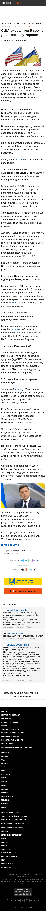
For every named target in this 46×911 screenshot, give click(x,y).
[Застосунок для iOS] (34, 900)
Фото (3, 767)
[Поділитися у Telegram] (26, 560)
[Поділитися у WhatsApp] (29, 560)
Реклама (4, 726)
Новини (4, 756)
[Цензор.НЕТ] (11, 3)
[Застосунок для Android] (30, 900)
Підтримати (6, 719)
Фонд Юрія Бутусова (9, 722)
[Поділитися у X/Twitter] (22, 560)
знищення (5, 849)
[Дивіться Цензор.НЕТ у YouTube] (19, 900)
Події (3, 760)
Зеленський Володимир (11, 835)
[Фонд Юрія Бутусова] (23, 581)
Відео (3, 771)
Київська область (9, 853)
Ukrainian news (7, 744)
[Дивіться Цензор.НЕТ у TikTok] (23, 900)
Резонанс (7, 24)
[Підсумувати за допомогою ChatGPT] (22, 569)
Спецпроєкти (7, 796)
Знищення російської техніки (13, 820)
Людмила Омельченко (18, 645)
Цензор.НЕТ (6, 753)
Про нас (4, 711)
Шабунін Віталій (22, 551)
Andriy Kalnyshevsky (17, 610)
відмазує (20, 389)
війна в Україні (7, 864)
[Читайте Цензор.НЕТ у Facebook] (7, 900)
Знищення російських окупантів (15, 816)
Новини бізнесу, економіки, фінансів (16, 747)
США (7, 551)
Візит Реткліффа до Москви (12, 827)
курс (14, 302)
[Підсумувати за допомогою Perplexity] (30, 569)
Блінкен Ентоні (10, 553)
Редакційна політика (10, 736)
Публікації (5, 800)
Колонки (4, 803)
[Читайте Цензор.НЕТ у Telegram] (15, 900)
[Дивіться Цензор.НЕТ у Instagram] (27, 900)
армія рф (5, 842)
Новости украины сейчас (12, 740)
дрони (4, 846)
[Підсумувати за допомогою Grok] (34, 569)
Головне (4, 793)
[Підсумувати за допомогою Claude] (26, 569)
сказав (18, 159)
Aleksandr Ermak (15, 633)
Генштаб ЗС (6, 867)
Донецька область (9, 856)
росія (3, 838)
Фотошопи (5, 774)
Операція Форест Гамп (10, 813)
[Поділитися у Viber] (33, 560)
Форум (4, 781)
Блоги (3, 778)
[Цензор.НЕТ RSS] (38, 900)
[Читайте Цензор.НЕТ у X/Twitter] (11, 900)
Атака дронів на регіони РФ (12, 823)
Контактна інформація (10, 715)
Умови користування (10, 729)
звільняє (15, 329)
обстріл (4, 831)
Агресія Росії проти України (27, 24)
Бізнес (4, 786)
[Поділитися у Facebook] (18, 560)
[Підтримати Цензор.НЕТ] (23, 591)
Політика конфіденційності (12, 733)
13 (29, 26)
